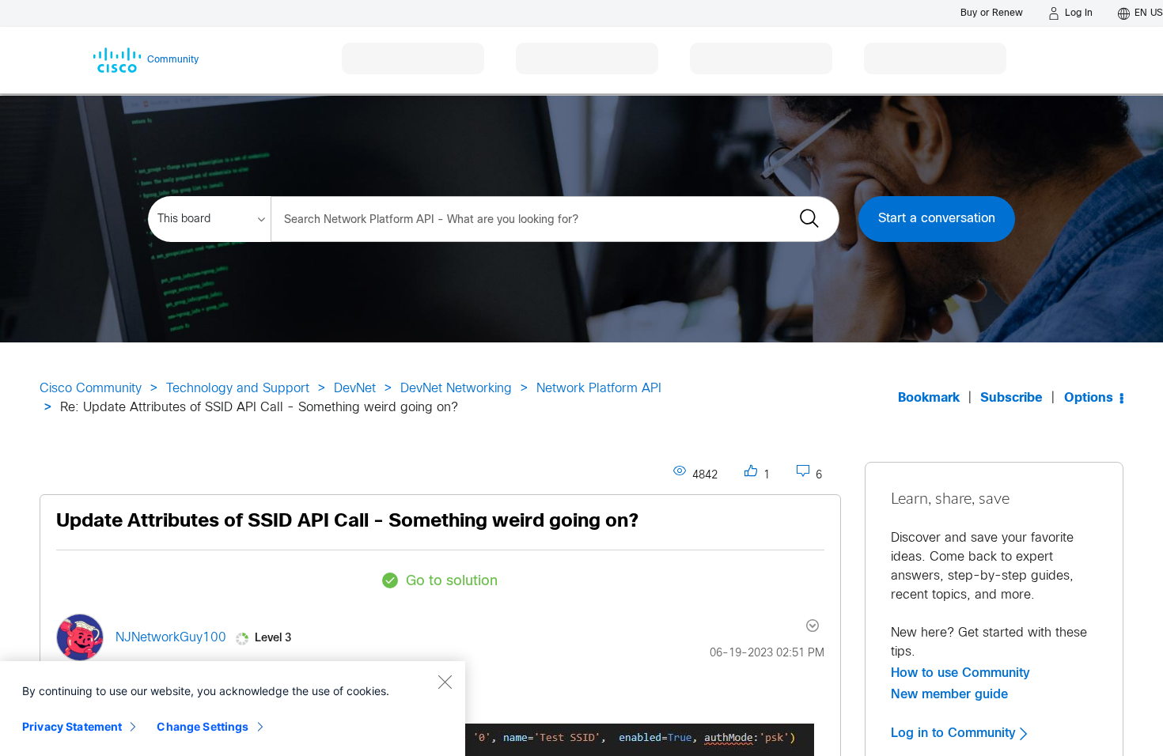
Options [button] (1088, 398)
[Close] (445, 682)
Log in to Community (955, 733)
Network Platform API (598, 389)
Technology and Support (237, 389)
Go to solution (452, 581)
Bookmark (929, 398)
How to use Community (960, 673)
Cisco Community (91, 389)
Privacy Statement (72, 726)
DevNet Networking (456, 389)
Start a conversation (936, 219)
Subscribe (1011, 398)
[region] (232, 708)
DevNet (355, 389)
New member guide (949, 694)
